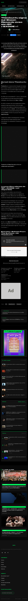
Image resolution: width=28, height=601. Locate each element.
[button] (2, 2)
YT (7, 552)
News (6, 10)
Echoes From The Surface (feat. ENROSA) (11, 257)
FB (5, 552)
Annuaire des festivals (5, 582)
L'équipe (2, 578)
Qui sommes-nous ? (5, 576)
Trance (2, 564)
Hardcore (3, 569)
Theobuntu (2, 257)
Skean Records (12, 304)
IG (2, 552)
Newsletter (3, 584)
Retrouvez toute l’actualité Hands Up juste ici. (14, 263)
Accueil (2, 10)
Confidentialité (24, 598)
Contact (2, 580)
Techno (2, 560)
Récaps (5, 484)
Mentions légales (18, 598)
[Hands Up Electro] (2, 2)
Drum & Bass (3, 566)
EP (6, 304)
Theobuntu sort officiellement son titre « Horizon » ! (6, 276)
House (2, 562)
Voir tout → (22, 401)
